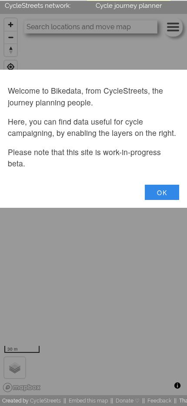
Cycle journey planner (129, 5)
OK (162, 192)
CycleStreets (45, 400)
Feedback (159, 400)
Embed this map (88, 400)
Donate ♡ (128, 400)
